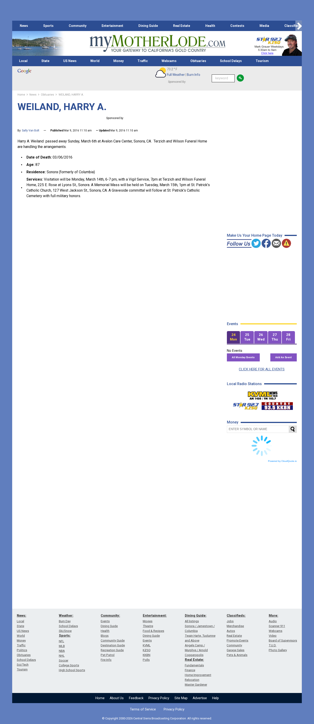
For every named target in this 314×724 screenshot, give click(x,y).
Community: (110, 615)
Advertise (200, 698)
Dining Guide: (195, 615)
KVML (147, 645)
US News (70, 61)
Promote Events (237, 640)
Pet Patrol (107, 655)
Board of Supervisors (283, 640)
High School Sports (72, 670)
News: (21, 615)
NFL (61, 641)
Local (23, 61)
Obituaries (198, 61)
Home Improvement (198, 675)
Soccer (63, 660)
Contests (237, 26)
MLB (62, 646)
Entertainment (112, 26)
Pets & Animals (237, 655)
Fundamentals (194, 665)
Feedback (136, 698)
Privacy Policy (158, 698)
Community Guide (113, 640)
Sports (48, 26)
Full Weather (176, 75)
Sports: (65, 635)
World (95, 61)
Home (100, 698)
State (45, 61)
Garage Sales (235, 650)
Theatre (148, 626)
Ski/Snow (65, 631)
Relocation (192, 679)
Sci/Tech (23, 664)
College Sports (69, 665)
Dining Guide (148, 26)
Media (264, 26)
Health (210, 26)
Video (273, 635)
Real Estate (181, 26)
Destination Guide (113, 645)
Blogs (104, 635)
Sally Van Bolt (30, 130)
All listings (192, 621)
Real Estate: (194, 660)
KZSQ (147, 650)
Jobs (230, 621)
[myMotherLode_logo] (157, 43)
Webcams (169, 61)
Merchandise (235, 626)
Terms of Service (143, 709)
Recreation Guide (112, 650)
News (24, 26)
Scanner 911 (277, 626)
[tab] (233, 337)
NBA (62, 651)
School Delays (231, 61)
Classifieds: (236, 615)
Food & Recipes (153, 631)
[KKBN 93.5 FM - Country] (277, 405)
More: (273, 615)
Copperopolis (194, 655)
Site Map (181, 698)
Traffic (142, 61)
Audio (273, 621)
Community (77, 26)
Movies (147, 621)
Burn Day (65, 621)
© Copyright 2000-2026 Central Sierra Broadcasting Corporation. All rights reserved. (157, 718)
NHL (62, 655)
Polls (146, 660)
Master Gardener (196, 684)
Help (215, 698)
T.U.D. (272, 645)
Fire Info (106, 660)
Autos (231, 631)
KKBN (146, 655)
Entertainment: (155, 615)
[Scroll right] (298, 26)
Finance (190, 670)
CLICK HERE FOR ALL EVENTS (262, 369)
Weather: (66, 615)
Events (105, 621)
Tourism (262, 61)
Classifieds (293, 26)
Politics (22, 650)
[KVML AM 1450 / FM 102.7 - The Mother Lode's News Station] (263, 394)
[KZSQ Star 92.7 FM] (244, 405)
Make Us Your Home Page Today (254, 235)
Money (118, 61)
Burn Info (193, 75)
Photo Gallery (278, 650)
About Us (117, 698)
